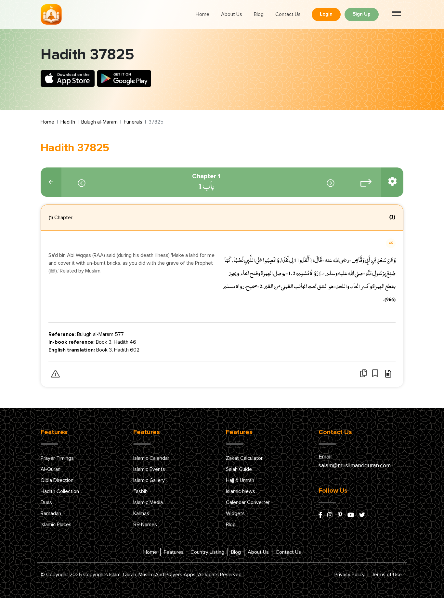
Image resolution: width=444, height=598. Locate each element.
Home (202, 14)
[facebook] (320, 515)
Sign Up (362, 14)
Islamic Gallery (149, 480)
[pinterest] (340, 515)
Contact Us (288, 14)
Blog (259, 14)
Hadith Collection (60, 491)
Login (326, 14)
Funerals (133, 122)
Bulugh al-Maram (99, 122)
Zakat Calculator (244, 458)
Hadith (67, 122)
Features (174, 552)
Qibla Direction (57, 480)
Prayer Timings (57, 458)
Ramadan (51, 513)
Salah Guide (239, 469)
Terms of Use (387, 574)
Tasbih (140, 491)
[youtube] (350, 515)
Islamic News (240, 491)
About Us (231, 14)
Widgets (235, 513)
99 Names (145, 524)
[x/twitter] (362, 515)
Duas (46, 502)
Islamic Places (56, 524)
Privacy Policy (349, 574)
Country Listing (207, 552)
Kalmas (141, 513)
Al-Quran (50, 469)
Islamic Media (148, 502)
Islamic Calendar (151, 458)
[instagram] (330, 515)
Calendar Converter (248, 502)
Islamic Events (149, 469)
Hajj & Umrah (240, 480)
